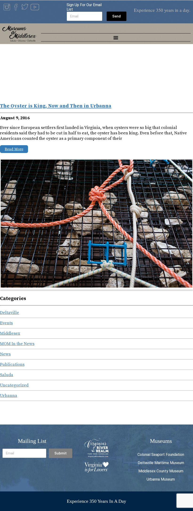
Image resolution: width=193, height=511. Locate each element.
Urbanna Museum (161, 479)
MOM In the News (17, 343)
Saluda (6, 375)
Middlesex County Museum (160, 471)
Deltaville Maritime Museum (161, 463)
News (5, 354)
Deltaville (9, 312)
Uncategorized (14, 385)
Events (6, 323)
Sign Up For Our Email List (84, 7)
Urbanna (8, 395)
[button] (116, 37)
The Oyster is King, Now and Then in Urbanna (55, 106)
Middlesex (10, 333)
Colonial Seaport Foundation (160, 454)
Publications (12, 364)
